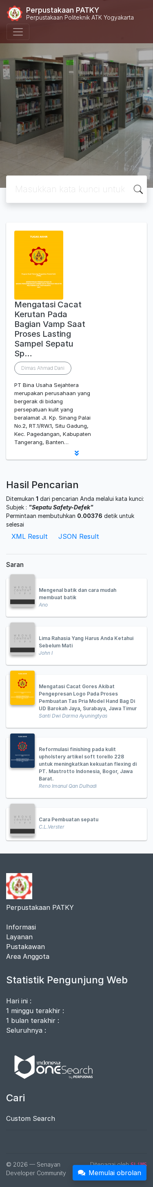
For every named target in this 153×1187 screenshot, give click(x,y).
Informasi (21, 927)
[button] (76, 453)
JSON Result (78, 536)
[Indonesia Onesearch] (49, 1066)
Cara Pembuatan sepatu (68, 819)
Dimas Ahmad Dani (42, 368)
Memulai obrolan (115, 1173)
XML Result (29, 536)
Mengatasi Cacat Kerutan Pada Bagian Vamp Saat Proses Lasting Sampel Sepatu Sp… (49, 329)
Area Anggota (27, 956)
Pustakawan (25, 946)
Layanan (19, 937)
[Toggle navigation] (18, 32)
